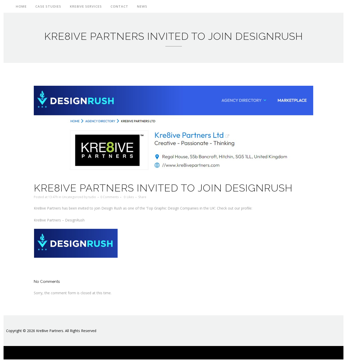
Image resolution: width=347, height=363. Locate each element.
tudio (92, 197)
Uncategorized (72, 197)
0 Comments (109, 197)
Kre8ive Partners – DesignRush (59, 220)
